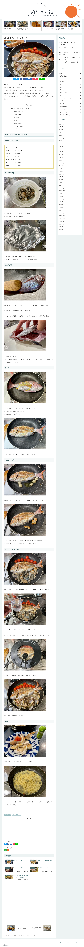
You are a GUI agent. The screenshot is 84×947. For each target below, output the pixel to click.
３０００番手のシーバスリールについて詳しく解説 (69, 53)
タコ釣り (70, 109)
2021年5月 (62, 160)
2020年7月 (62, 177)
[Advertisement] (29, 828)
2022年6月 (62, 138)
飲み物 (70, 90)
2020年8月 (62, 174)
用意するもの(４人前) (19, 111)
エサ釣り (70, 103)
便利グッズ (70, 81)
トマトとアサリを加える (19, 126)
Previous (2, 26)
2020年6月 (62, 179)
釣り (70, 95)
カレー (70, 78)
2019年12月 (62, 190)
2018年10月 (62, 221)
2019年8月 (62, 193)
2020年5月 (62, 182)
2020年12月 (62, 168)
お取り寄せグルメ (70, 76)
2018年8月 (62, 226)
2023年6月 (62, 124)
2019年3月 (62, 207)
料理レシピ (70, 73)
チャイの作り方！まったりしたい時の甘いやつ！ (69, 63)
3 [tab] (44, 33)
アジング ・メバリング (70, 98)
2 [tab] (42, 33)
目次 (27, 105)
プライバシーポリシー (69, 942)
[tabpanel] (10, 25)
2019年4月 (62, 204)
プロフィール (78, 942)
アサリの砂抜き (17, 114)
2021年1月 (62, 165)
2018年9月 (62, 224)
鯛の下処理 (16, 117)
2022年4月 (62, 143)
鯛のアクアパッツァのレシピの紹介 (20, 108)
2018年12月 (62, 215)
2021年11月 (62, 149)
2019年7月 (62, 196)
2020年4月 (62, 185)
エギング (70, 101)
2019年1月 (62, 213)
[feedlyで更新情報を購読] (5, 850)
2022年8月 (62, 132)
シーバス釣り (70, 106)
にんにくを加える (18, 123)
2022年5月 (62, 140)
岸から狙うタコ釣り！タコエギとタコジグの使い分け (69, 43)
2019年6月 (62, 199)
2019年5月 (62, 202)
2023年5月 (62, 127)
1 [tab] (40, 33)
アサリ (14, 814)
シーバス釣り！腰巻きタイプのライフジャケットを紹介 (69, 58)
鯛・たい (19, 814)
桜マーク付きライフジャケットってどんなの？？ (69, 48)
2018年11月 (62, 218)
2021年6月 (62, 157)
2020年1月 (62, 188)
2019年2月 (62, 210)
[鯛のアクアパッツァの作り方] (29, 79)
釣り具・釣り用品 (70, 115)
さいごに (16, 128)
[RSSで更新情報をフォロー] (8, 850)
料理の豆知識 (70, 84)
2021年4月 (62, 163)
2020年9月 (62, 171)
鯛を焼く (16, 120)
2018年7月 (62, 229)
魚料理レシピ (8, 814)
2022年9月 (62, 129)
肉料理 (70, 87)
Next (81, 26)
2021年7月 (62, 154)
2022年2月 (62, 146)
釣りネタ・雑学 (70, 112)
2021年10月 (62, 152)
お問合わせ (61, 942)
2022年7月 (62, 135)
